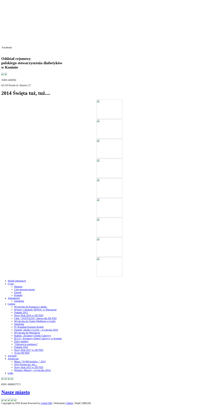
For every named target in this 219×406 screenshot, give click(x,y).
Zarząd (17, 292)
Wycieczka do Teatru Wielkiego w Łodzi (34, 321)
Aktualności (14, 298)
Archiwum (13, 358)
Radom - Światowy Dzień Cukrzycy (32, 335)
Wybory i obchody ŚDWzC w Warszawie (35, 309)
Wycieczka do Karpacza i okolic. (30, 306)
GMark (69, 403)
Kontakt (18, 295)
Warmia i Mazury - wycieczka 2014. (32, 370)
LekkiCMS (46, 403)
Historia (18, 286)
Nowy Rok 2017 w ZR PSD (28, 350)
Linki (10, 373)
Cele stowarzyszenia (24, 289)
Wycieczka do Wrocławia (27, 332)
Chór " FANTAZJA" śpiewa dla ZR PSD (35, 318)
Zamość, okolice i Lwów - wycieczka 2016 (36, 329)
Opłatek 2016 (21, 347)
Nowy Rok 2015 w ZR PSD (28, 367)
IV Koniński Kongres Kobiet (29, 327)
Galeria (11, 304)
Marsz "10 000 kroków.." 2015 (30, 361)
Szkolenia (19, 301)
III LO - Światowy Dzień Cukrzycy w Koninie (38, 338)
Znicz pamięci (21, 341)
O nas (11, 283)
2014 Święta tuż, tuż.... (25, 364)
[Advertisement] (109, 23)
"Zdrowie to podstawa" (26, 344)
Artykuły (12, 355)
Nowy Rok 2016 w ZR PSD (28, 315)
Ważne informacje (17, 280)
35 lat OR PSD (21, 353)
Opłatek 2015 (21, 312)
